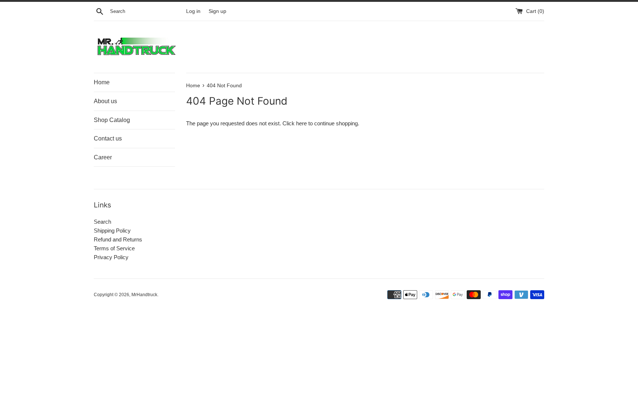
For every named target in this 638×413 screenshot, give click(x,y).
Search (102, 222)
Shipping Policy (112, 230)
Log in (193, 11)
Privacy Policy (111, 257)
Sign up (217, 11)
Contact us (108, 138)
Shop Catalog (112, 120)
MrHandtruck (144, 294)
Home (102, 82)
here (301, 123)
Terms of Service (114, 248)
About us (105, 101)
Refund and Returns (118, 239)
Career (103, 157)
